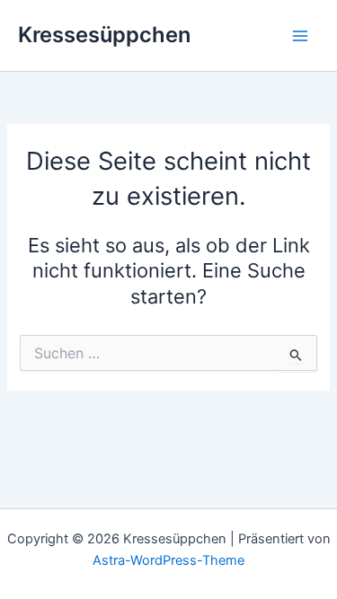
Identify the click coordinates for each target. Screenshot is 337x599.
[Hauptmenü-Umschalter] (300, 36)
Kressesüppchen (104, 35)
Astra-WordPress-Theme (168, 560)
